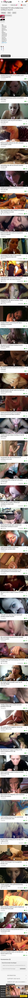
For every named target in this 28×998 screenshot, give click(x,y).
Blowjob (3, 12)
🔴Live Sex (23, 5)
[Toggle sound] (7, 986)
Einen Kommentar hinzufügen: (9, 962)
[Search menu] (18, 1)
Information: (11, 975)
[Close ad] (26, 986)
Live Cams (4, 5)
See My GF (4, 483)
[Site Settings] (25, 1)
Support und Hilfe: (13, 978)
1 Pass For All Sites (6, 213)
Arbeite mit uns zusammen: (16, 982)
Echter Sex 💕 (14, 5)
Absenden (23, 968)
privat (14, 12)
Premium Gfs (4, 663)
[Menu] (22, 1)
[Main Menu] (2, 2)
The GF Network (5, 843)
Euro (9, 12)
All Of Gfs (4, 258)
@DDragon (4, 42)
